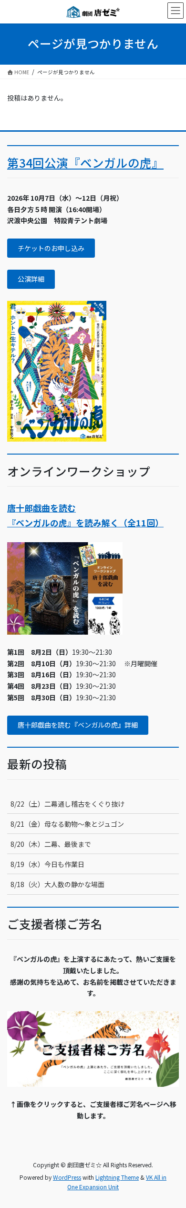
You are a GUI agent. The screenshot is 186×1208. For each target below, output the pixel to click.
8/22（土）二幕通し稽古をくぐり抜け (67, 804)
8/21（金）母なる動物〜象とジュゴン (67, 824)
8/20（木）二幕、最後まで (50, 844)
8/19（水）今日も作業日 (47, 864)
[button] (51, 248)
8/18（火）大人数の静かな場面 (57, 884)
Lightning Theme (117, 1177)
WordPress (67, 1177)
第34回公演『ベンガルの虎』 (85, 162)
